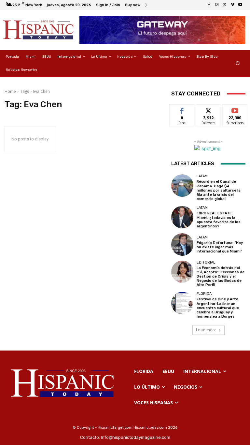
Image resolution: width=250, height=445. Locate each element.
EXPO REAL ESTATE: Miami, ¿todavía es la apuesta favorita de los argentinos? (219, 219)
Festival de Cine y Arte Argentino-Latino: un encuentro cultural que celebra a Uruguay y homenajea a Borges (218, 308)
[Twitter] (225, 5)
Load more (206, 330)
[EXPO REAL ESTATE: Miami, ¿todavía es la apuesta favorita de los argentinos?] (182, 217)
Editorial (206, 262)
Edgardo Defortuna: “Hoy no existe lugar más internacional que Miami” (220, 247)
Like (182, 109)
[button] (237, 63)
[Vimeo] (232, 5)
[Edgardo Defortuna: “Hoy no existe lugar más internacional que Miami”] (182, 244)
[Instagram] (217, 5)
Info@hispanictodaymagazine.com (135, 437)
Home (10, 91)
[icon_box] (136, 5)
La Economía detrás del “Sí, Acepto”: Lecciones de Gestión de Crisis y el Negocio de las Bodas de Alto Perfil (220, 276)
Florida (204, 293)
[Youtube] (240, 5)
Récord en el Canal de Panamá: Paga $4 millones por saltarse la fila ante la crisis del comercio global (219, 190)
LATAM (202, 176)
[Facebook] (209, 5)
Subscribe (235, 109)
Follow (208, 109)
